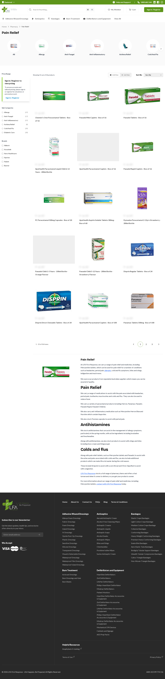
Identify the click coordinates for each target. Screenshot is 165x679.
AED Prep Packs (103, 634)
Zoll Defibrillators (104, 578)
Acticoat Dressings (69, 574)
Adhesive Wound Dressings (16, 19)
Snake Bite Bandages (139, 543)
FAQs (97, 502)
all (14, 54)
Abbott (7, 145)
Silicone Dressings (69, 547)
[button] (54, 105)
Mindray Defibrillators (105, 589)
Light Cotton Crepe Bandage (142, 522)
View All (117, 19)
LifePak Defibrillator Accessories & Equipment (109, 609)
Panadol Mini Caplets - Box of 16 (92, 118)
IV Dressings (67, 532)
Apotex (7, 157)
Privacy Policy (155, 657)
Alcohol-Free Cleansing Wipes (108, 522)
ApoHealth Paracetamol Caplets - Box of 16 (97, 169)
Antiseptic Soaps (103, 532)
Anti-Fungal (69, 54)
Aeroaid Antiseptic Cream (107, 518)
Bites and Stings (103, 543)
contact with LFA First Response (109, 484)
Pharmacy (14, 27)
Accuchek (7, 149)
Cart (134, 10)
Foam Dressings (68, 525)
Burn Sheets (66, 582)
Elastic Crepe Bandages (140, 518)
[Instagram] (162, 2)
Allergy (42, 54)
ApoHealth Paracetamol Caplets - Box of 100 (98, 323)
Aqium (6, 162)
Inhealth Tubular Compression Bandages (146, 554)
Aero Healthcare (10, 153)
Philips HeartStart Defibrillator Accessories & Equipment (109, 616)
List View (127, 75)
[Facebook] (158, 2)
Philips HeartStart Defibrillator (109, 585)
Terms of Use (67, 657)
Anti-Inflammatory (97, 54)
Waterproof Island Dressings (73, 565)
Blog (105, 502)
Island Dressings (68, 529)
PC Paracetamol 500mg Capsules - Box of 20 (53, 220)
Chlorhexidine (102, 547)
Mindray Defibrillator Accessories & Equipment (110, 622)
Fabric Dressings (68, 522)
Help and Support (123, 2)
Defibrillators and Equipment (99, 19)
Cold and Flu (153, 54)
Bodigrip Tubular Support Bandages (145, 550)
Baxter (6, 166)
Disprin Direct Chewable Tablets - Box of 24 (53, 323)
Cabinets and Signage (105, 631)
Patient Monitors (103, 592)
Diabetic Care (9, 132)
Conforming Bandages (139, 532)
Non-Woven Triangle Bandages (143, 561)
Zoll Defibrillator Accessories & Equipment (108, 603)
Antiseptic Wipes (103, 540)
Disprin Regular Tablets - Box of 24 (138, 271)
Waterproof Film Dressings (72, 561)
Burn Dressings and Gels (71, 578)
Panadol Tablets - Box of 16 (135, 118)
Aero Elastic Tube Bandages (142, 547)
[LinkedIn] (154, 2)
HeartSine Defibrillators (106, 574)
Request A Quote (54, 127)
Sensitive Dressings (69, 543)
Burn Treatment (73, 19)
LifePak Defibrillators (105, 582)
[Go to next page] (159, 344)
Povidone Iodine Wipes (105, 550)
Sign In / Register (154, 10)
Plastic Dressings (69, 540)
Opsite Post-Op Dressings (72, 536)
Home (4, 27)
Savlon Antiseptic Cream (106, 554)
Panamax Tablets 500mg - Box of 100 (139, 323)
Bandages (55, 19)
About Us (75, 502)
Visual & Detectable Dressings (74, 554)
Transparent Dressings (71, 550)
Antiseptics (40, 19)
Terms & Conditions (119, 502)
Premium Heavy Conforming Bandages (146, 540)
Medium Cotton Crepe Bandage (143, 525)
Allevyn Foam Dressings (71, 518)
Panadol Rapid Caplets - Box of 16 (138, 169)
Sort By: (139, 75)
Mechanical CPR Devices (106, 627)
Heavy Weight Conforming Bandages (145, 536)
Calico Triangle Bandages (141, 557)
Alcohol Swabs (102, 536)
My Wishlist (116, 10)
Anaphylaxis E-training (71, 649)
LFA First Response (88, 473)
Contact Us (87, 502)
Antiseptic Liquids (104, 529)
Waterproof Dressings (70, 557)
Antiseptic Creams (104, 525)
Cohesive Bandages (138, 529)
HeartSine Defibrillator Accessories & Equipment (110, 597)
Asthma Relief (125, 54)
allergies (107, 370)
